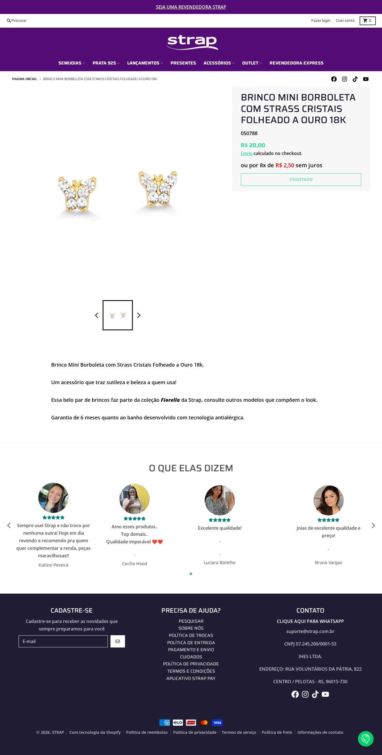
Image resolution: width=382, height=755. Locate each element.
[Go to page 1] (191, 574)
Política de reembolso (147, 732)
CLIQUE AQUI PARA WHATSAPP (310, 621)
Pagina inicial (24, 79)
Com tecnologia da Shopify (95, 732)
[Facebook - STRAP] (334, 79)
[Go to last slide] (9, 525)
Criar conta (345, 20)
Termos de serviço (239, 732)
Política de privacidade (194, 732)
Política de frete (277, 732)
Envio (247, 153)
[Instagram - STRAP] (344, 79)
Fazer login (321, 20)
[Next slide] (138, 315)
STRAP (58, 732)
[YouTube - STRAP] (366, 79)
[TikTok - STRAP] (355, 79)
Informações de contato (320, 732)
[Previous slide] (97, 315)
